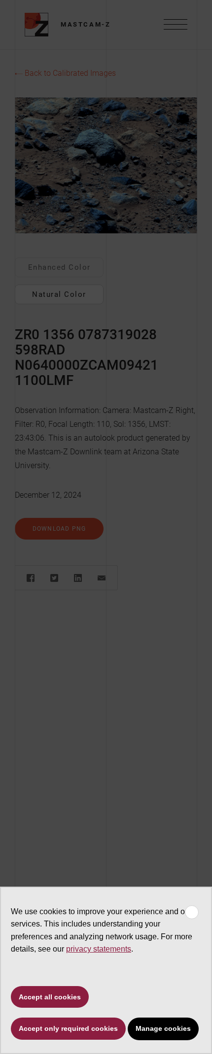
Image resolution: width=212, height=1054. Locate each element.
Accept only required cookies (68, 1028)
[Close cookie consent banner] (192, 912)
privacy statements (98, 949)
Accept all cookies (50, 997)
